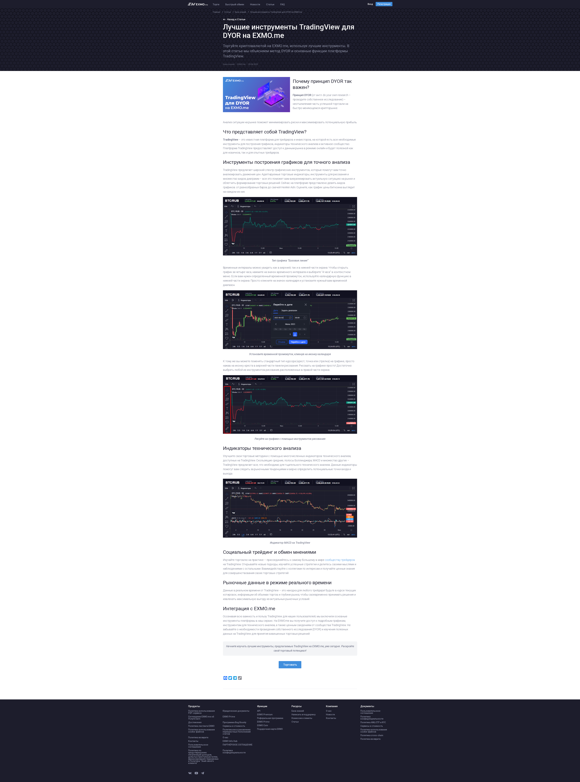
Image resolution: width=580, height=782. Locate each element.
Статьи (270, 4)
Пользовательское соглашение (198, 746)
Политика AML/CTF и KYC (373, 722)
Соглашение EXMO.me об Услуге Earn (201, 718)
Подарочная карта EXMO (270, 729)
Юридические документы (236, 711)
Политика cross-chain (371, 735)
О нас (225, 737)
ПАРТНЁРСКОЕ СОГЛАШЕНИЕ (237, 745)
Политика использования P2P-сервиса (201, 712)
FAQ (282, 4)
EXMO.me (241, 64)
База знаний (229, 64)
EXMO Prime (229, 717)
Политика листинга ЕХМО (201, 726)
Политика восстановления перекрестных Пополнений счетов (237, 732)
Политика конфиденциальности (234, 751)
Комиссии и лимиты (302, 718)
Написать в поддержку (304, 714)
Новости (255, 4)
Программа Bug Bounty (234, 722)
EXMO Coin (262, 725)
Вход (370, 4)
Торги (216, 4)
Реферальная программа (270, 718)
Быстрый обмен (234, 4)
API (258, 711)
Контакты (193, 741)
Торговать (290, 664)
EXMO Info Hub (230, 741)
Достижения (194, 722)
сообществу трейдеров (340, 559)
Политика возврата (198, 737)
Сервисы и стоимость (234, 726)
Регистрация (384, 4)
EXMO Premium (265, 714)
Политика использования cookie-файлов (201, 731)
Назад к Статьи (236, 19)
